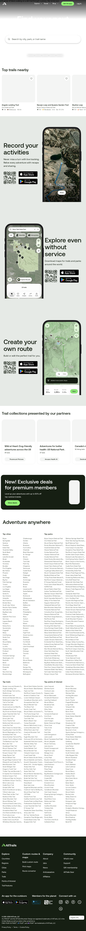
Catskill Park (70, 591)
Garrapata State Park (73, 594)
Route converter (29, 871)
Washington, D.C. (8, 658)
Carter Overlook (49, 780)
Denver (5, 653)
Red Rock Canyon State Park (75, 552)
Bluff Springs (48, 767)
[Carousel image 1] (31, 55)
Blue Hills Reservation (73, 564)
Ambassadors (48, 872)
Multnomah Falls (49, 801)
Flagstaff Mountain (72, 702)
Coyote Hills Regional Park (74, 600)
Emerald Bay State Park (73, 571)
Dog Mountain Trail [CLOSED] (12, 730)
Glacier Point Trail (30, 797)
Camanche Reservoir (51, 714)
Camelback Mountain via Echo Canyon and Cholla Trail (42, 700)
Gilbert (25, 607)
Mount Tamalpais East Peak (53, 739)
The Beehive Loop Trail (10, 741)
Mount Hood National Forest (53, 660)
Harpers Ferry (7, 649)
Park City (26, 564)
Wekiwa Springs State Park (75, 538)
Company (48, 854)
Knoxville (26, 610)
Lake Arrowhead (28, 646)
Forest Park (69, 623)
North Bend (6, 552)
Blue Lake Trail (7, 744)
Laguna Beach (7, 621)
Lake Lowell (48, 737)
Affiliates (46, 877)
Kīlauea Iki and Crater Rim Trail (13, 762)
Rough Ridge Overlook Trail (12, 760)
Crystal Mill (48, 778)
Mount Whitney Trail (9, 801)
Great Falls (47, 815)
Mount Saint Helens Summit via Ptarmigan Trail (39, 686)
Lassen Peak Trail (29, 746)
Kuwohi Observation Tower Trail (34, 762)
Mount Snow (48, 797)
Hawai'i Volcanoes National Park (55, 568)
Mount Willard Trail (9, 757)
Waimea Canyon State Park (53, 594)
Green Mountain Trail (10, 799)
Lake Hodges (48, 721)
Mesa (4, 633)
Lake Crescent (49, 686)
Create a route (43, 52)
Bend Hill (69, 822)
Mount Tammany (49, 744)
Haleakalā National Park (52, 605)
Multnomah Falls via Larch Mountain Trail (16, 723)
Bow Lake (69, 806)
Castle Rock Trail (8, 785)
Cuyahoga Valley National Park (54, 571)
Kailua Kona (7, 626)
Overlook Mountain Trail (32, 732)
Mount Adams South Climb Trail (34, 757)
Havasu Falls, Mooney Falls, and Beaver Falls (17, 817)
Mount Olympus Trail (9, 748)
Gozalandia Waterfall (73, 744)
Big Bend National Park (52, 575)
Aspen (25, 594)
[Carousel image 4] (52, 55)
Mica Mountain (49, 785)
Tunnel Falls (69, 721)
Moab (5, 559)
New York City (7, 672)
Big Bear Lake (7, 612)
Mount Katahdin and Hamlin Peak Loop (37, 760)
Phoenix (5, 573)
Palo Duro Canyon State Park (54, 667)
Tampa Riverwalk (29, 723)
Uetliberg (69, 741)
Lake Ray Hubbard (50, 700)
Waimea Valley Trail (30, 744)
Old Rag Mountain (72, 695)
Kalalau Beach (70, 774)
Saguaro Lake (49, 693)
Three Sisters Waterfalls (73, 737)
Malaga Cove (48, 753)
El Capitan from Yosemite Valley (13, 774)
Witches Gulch (49, 688)
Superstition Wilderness (52, 596)
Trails (4, 877)
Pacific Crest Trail (30, 709)
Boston (25, 584)
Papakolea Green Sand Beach (34, 810)
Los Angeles (7, 587)
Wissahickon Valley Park (74, 660)
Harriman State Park (51, 653)
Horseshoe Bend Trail (10, 810)
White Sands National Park (53, 630)
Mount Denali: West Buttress (33, 688)
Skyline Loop (7, 693)
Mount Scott (48, 755)
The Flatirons (48, 711)
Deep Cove (69, 769)
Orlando (26, 559)
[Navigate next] (81, 92)
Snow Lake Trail (8, 718)
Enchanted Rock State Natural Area (56, 642)
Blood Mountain (71, 815)
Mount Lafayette (49, 741)
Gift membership (70, 868)
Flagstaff (6, 630)
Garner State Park (50, 646)
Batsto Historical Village (52, 723)
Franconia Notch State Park (75, 665)
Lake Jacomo (48, 746)
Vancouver (6, 665)
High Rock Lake (49, 751)
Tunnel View (48, 707)
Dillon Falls (48, 709)
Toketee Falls (48, 808)
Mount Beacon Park (72, 640)
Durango (26, 651)
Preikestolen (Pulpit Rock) (32, 803)
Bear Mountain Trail (9, 764)
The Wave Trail (29, 707)
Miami (25, 623)
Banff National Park (72, 543)
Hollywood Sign (71, 803)
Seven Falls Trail (29, 771)
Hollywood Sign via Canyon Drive (14, 778)
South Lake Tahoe (9, 605)
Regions (5, 863)
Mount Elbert (70, 698)
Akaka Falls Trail (29, 767)
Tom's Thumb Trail (9, 721)
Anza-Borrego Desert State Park (55, 628)
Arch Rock (47, 716)
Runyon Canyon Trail (9, 753)
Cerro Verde (70, 785)
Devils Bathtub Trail (30, 748)
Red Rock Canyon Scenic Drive (34, 693)
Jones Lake (69, 709)
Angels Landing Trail (9, 688)
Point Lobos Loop (9, 815)
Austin (5, 575)
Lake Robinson (49, 764)
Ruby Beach (28, 783)
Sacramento (7, 628)
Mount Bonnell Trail (30, 751)
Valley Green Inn (71, 797)
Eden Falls (69, 718)
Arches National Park (51, 552)
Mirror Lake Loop (8, 783)
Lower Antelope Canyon (32, 698)
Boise (25, 587)
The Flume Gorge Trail (31, 714)
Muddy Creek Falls (72, 739)
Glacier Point (70, 790)
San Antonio (7, 596)
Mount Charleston (29, 600)
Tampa (25, 665)
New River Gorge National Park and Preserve (59, 617)
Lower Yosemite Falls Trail (32, 806)
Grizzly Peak (70, 734)
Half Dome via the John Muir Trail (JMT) (15, 751)
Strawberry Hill (70, 723)
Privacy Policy (6, 927)
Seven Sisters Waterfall (73, 716)
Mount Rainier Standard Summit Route (36, 774)
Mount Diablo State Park (52, 589)
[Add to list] (31, 78)
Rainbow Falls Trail (9, 797)
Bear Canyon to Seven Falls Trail (13, 728)
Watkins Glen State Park (74, 630)
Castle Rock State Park (73, 566)
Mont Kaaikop (70, 817)
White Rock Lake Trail (31, 730)
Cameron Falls (70, 714)
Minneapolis (27, 672)
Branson (26, 628)
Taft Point (47, 730)
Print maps (26, 867)
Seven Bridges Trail (9, 767)
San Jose (6, 619)
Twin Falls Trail (29, 718)
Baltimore (26, 663)
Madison (26, 637)
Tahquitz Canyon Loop (31, 753)
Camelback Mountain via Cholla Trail (36, 716)
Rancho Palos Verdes (10, 607)
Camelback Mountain (51, 790)
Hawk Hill (47, 803)
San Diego (6, 577)
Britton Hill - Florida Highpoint (34, 764)
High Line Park (29, 691)
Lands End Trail (8, 725)
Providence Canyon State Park (76, 568)
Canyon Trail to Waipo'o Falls (12, 739)
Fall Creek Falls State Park (52, 672)
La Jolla (5, 646)
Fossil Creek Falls (29, 755)
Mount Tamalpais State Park (53, 573)
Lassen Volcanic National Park (54, 640)
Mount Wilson (49, 702)
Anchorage (26, 580)
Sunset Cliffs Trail (8, 787)
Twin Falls (26, 561)
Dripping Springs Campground (54, 794)
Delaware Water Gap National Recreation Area (59, 669)
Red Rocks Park (49, 619)
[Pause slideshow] (25, 55)
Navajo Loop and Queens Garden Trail (15, 686)
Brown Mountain (71, 688)
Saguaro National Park (51, 603)
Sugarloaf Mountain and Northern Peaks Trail (39, 787)
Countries (6, 859)
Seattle (5, 640)
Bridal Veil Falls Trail (30, 776)
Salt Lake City (7, 610)
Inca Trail (27, 734)
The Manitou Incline (9, 808)
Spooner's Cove (71, 730)
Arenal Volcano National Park (75, 610)
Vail (24, 656)
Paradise (6, 545)
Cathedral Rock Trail (9, 709)
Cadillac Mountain (50, 806)
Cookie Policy (24, 927)
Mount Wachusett (50, 695)
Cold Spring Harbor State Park (76, 559)
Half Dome (47, 813)
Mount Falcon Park (72, 637)
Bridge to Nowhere (72, 728)
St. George (26, 554)
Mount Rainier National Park (53, 543)
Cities (4, 868)
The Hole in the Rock (51, 820)
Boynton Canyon (49, 760)
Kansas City (27, 667)
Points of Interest (9, 881)
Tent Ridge (69, 762)
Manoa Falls (70, 686)
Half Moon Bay (28, 669)
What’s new (68, 859)
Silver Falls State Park (51, 651)
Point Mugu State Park (73, 605)
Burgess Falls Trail (30, 822)
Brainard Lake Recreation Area (76, 557)
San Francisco (7, 600)
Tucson (5, 584)
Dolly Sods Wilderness (51, 658)
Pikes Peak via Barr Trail (10, 794)
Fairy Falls (47, 732)
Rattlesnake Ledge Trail (10, 700)
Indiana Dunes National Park (53, 644)
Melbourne (26, 605)
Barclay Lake (70, 794)
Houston (5, 623)
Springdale (6, 541)
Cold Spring (7, 635)
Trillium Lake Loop (9, 792)
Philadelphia (27, 612)
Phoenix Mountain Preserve (75, 621)
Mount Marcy (70, 771)
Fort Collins (27, 548)
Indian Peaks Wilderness (74, 672)
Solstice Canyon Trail (10, 776)
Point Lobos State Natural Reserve (55, 584)
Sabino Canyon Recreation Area (55, 623)
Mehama (6, 554)
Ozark (5, 669)
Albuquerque (27, 598)
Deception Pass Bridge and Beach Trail (37, 817)
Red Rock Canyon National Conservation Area (59, 580)
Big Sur (5, 580)
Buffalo (25, 603)
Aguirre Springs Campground (75, 732)
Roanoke (26, 582)
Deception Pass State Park (74, 550)
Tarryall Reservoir (71, 810)
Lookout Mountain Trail (31, 728)
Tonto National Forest (73, 658)
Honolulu (6, 564)
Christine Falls (49, 776)
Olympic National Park (51, 554)
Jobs (45, 863)
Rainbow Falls (70, 751)
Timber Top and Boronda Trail (13, 771)
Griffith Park (48, 587)
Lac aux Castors (71, 787)
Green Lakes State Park (73, 575)
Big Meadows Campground (53, 774)
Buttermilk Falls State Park (74, 582)
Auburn (25, 619)
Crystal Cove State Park (52, 656)
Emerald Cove (49, 783)
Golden (25, 541)
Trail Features (7, 886)
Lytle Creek (69, 780)
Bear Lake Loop (29, 785)
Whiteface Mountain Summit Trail (14, 822)
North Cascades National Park (54, 598)
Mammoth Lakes (28, 626)
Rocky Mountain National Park (54, 545)
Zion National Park (8, 107)
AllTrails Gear (69, 872)
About (45, 859)
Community (70, 854)
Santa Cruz (6, 637)
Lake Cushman (70, 767)
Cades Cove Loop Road (11, 820)
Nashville (6, 660)
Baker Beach (70, 783)
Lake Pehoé (69, 746)
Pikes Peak (48, 769)
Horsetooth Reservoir (51, 698)
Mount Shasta (27, 660)
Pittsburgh (26, 575)
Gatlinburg (6, 591)
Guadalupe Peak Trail (10, 746)
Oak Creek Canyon (50, 792)
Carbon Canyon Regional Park (76, 617)
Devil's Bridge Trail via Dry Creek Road (15, 691)
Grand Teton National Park (53, 566)
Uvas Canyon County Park (74, 548)
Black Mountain (28, 552)
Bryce (4, 538)
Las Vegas (6, 589)
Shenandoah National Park (53, 561)
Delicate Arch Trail (9, 716)
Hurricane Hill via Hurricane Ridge (35, 739)
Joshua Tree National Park (52, 591)
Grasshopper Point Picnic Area (54, 762)
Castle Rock (27, 571)
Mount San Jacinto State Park (75, 607)
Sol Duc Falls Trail (30, 769)
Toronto (25, 621)
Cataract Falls (70, 776)
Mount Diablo (70, 792)
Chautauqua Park (71, 656)
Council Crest (48, 787)
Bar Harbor (6, 571)
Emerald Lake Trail (9, 695)
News (45, 868)
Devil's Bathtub (71, 764)
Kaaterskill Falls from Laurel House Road (37, 741)
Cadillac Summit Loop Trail (33, 799)
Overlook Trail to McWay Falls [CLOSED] (37, 790)
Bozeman (26, 545)
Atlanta (25, 543)
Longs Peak (69, 705)
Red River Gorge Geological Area (55, 621)
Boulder (5, 566)
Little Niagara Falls (72, 755)
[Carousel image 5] (59, 55)
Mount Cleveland (71, 757)
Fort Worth (26, 642)
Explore (5, 854)
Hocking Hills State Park (52, 626)
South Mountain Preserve (74, 619)
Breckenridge (7, 674)
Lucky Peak (48, 757)
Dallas (5, 614)
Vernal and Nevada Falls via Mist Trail (15, 698)
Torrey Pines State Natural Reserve (55, 577)
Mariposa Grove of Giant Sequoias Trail (37, 780)
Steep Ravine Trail (9, 755)
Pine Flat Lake (49, 718)
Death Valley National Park (74, 628)
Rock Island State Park (73, 612)
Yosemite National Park (52, 548)
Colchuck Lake (49, 691)
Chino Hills (26, 644)
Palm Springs (7, 582)
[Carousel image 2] (38, 55)
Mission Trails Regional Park (75, 589)
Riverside (6, 667)
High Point (26, 633)
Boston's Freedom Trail (31, 695)
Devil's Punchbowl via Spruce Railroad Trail (17, 790)
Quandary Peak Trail (9, 734)
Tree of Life (48, 728)
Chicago (26, 614)
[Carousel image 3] (45, 55)
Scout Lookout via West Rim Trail (14, 707)
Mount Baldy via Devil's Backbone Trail (15, 806)
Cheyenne (26, 566)
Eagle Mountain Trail (31, 737)
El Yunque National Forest (52, 582)
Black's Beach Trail (30, 721)
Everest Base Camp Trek (32, 820)
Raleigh (25, 573)
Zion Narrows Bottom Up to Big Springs (16, 813)
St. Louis (26, 658)
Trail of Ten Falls (8, 702)
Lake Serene (48, 771)
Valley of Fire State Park (52, 600)
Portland (5, 651)
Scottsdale (6, 561)
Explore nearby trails (43, 47)
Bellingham (27, 674)
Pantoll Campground (51, 748)
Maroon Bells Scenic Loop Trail (34, 725)
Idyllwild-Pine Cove (9, 617)
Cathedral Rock (49, 822)
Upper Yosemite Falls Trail (11, 714)
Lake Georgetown (50, 734)
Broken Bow (7, 603)
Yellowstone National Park (74, 584)
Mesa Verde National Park (52, 633)
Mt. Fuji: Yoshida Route (31, 815)
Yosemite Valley (8, 550)
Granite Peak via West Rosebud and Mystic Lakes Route (42, 801)
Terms (15, 927)
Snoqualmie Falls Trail (31, 702)
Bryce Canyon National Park (46, 107)
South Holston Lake (72, 753)
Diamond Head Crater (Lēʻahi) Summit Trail (17, 803)
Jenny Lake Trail (29, 813)
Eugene (25, 649)
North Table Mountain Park (74, 651)
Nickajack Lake (71, 801)
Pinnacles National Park (52, 610)
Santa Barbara (27, 591)
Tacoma (26, 653)
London (25, 630)
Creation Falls (70, 725)
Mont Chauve (70, 799)
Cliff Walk (27, 794)
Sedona (5, 543)
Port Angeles (7, 568)
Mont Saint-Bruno (71, 778)
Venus (68, 813)
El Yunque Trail (29, 808)
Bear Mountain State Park (52, 607)
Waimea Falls (70, 693)
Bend (4, 663)
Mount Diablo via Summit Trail (34, 711)
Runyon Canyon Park (51, 674)
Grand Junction (28, 635)
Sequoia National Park (51, 614)
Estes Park (6, 548)
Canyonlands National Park (53, 635)
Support (67, 863)
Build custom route (30, 862)
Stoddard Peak (71, 760)
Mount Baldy (7, 642)
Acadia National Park (51, 557)
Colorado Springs (9, 656)
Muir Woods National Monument (55, 649)
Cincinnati (26, 640)
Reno (25, 617)
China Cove (48, 725)
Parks (4, 872)
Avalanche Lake (8, 705)
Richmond (26, 596)
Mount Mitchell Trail (30, 705)
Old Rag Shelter (71, 820)
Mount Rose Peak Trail (31, 792)
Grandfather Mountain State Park (55, 665)
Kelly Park (69, 653)
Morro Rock (70, 711)
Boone (25, 557)
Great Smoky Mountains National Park (57, 559)
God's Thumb (70, 700)
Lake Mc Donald (8, 557)
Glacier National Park (51, 550)
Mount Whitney (71, 691)
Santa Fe (6, 594)
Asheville (6, 598)
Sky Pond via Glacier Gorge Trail (13, 711)
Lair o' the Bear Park (72, 598)
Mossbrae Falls (49, 705)
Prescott (5, 644)
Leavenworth (27, 589)
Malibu (25, 577)
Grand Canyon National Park (53, 564)
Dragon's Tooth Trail (9, 769)
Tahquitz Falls (70, 707)
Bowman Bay (70, 748)
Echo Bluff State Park (73, 580)
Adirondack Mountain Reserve (76, 596)
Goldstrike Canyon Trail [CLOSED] (14, 780)
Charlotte (26, 550)
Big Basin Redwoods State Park (54, 663)
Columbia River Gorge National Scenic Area (58, 612)
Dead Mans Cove (50, 799)
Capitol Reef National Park (53, 637)
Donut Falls (48, 810)
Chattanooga (27, 538)
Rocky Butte (48, 817)
